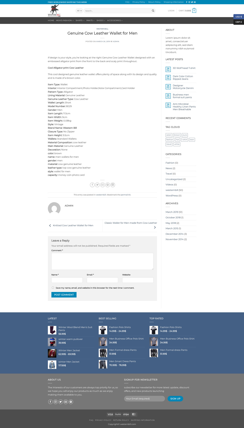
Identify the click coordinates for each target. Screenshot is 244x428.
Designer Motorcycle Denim (183, 87)
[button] (171, 11)
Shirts (79, 20)
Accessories (114, 20)
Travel (169, 173)
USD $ (238, 16)
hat (177, 140)
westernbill (102, 29)
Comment (57, 250)
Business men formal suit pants (182, 96)
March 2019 (172, 212)
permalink (126, 195)
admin (116, 41)
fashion (169, 140)
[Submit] (153, 10)
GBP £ (237, 22)
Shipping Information (174, 2)
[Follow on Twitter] (192, 2)
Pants (89, 20)
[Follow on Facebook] (187, 2)
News (169, 168)
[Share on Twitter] (97, 185)
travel (169, 144)
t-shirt (184, 140)
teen (192, 140)
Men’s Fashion (64, 20)
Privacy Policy (138, 2)
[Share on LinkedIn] (112, 185)
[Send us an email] (195, 2)
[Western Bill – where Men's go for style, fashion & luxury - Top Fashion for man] (59, 10)
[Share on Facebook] (92, 185)
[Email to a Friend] (102, 185)
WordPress (172, 195)
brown (177, 135)
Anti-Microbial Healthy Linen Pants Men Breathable (184, 107)
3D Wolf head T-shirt (184, 68)
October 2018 (173, 217)
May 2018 (171, 223)
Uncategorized (174, 179)
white (176, 144)
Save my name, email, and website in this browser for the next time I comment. (95, 288)
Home (51, 20)
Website (126, 274)
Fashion (170, 162)
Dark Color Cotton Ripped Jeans (183, 77)
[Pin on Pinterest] (107, 185)
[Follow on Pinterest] (70, 401)
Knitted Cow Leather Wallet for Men (72, 225)
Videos (169, 184)
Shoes (100, 20)
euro (185, 135)
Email (90, 274)
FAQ (127, 2)
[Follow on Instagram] (189, 2)
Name (55, 274)
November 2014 (175, 239)
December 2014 (175, 234)
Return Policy (154, 2)
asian (168, 135)
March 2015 (172, 228)
